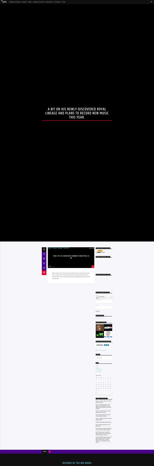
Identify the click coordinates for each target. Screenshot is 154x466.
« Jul (96, 414)
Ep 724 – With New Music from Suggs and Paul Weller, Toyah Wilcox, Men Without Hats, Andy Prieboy (103, 428)
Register (97, 387)
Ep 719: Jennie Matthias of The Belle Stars (103, 447)
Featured (55, 270)
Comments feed (99, 391)
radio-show (66, 270)
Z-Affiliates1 (58, 2)
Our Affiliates (50, 2)
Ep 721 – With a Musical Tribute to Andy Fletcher (104, 440)
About (30, 2)
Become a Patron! (99, 339)
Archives (25, 2)
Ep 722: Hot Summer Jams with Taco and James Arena (103, 437)
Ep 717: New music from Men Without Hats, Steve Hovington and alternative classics (103, 455)
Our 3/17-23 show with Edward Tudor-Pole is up (71, 278)
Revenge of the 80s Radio (15, 2)
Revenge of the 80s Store (39, 2)
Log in (97, 388)
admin (50, 287)
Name (97, 327)
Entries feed (98, 390)
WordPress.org (98, 393)
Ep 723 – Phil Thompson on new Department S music (103, 433)
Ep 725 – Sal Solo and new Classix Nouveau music (103, 423)
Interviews (60, 270)
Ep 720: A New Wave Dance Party (103, 443)
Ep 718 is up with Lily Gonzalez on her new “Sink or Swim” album (104, 450)
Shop (64, 2)
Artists (50, 270)
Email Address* (98, 321)
